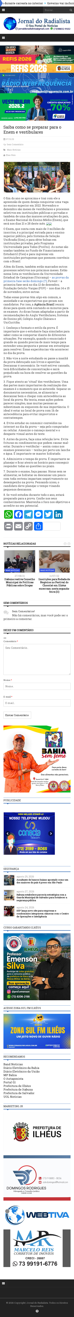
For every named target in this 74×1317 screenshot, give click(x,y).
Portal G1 (9, 1082)
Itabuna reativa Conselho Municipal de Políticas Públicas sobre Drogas (19, 582)
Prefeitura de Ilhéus (17, 1086)
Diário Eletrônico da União (21, 1071)
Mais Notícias (14, 149)
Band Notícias (13, 1064)
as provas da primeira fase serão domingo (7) (36, 279)
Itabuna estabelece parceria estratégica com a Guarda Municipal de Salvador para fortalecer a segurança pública (42, 897)
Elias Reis (11, 155)
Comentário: (10, 641)
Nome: (7, 680)
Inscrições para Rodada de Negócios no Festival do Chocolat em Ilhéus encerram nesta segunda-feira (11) (54, 585)
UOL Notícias (12, 1096)
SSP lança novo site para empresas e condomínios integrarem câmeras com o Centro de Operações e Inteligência (43, 913)
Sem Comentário (15, 144)
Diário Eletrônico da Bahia (21, 1068)
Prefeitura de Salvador (18, 1093)
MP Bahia (10, 1075)
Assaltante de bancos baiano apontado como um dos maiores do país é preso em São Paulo (42, 881)
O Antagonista (13, 1078)
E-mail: (7, 696)
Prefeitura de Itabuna (18, 1089)
